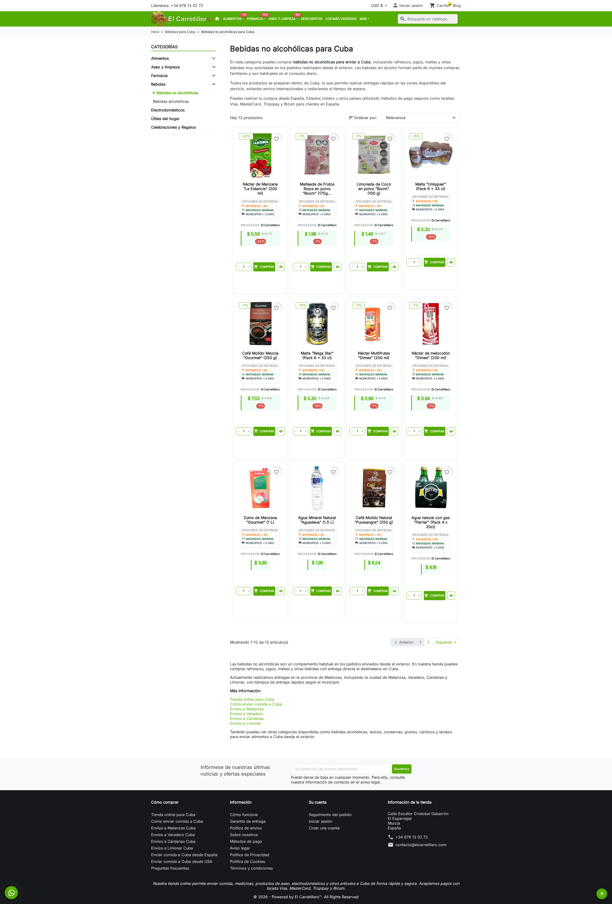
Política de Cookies (247, 861)
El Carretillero (270, 225)
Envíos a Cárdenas (247, 718)
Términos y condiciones (251, 868)
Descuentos (311, 19)
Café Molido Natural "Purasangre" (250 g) (374, 520)
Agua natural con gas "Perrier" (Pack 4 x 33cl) (430, 522)
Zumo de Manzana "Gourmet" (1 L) (260, 520)
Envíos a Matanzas (247, 709)
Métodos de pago (246, 841)
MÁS (363, 19)
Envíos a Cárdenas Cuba (173, 841)
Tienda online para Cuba (252, 699)
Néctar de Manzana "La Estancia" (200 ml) (260, 189)
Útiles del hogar (165, 118)
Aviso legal (240, 848)
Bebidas (158, 84)
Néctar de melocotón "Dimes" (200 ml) (431, 355)
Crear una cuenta (324, 828)
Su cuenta (318, 802)
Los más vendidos (341, 19)
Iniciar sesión (320, 821)
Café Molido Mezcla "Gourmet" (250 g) (260, 355)
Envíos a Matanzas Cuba (173, 828)
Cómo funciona (244, 814)
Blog (457, 5)
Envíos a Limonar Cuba (172, 848)
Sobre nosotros (244, 834)
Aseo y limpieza (284, 17)
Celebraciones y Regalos (173, 127)
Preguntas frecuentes (170, 868)
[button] (407, 5)
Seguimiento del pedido (330, 814)
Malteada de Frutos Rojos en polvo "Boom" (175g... (317, 189)
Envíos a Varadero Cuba (173, 834)
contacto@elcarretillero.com (420, 844)
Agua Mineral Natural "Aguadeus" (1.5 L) (317, 520)
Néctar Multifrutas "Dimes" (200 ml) (374, 355)
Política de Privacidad (249, 854)
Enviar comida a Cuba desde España (184, 854)
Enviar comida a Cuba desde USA (181, 861)
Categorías (164, 46)
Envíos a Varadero (246, 713)
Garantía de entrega (248, 821)
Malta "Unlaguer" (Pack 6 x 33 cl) (430, 186)
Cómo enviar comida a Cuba (256, 704)
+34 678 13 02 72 (411, 837)
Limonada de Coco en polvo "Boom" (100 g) (374, 189)
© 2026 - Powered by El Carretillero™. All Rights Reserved (306, 896)
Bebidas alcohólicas (171, 101)
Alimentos (234, 17)
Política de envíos (246, 828)
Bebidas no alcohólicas (177, 92)
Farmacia (257, 17)
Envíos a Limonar (245, 723)
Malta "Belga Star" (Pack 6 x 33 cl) (317, 355)
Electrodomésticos (168, 110)
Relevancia (421, 118)
